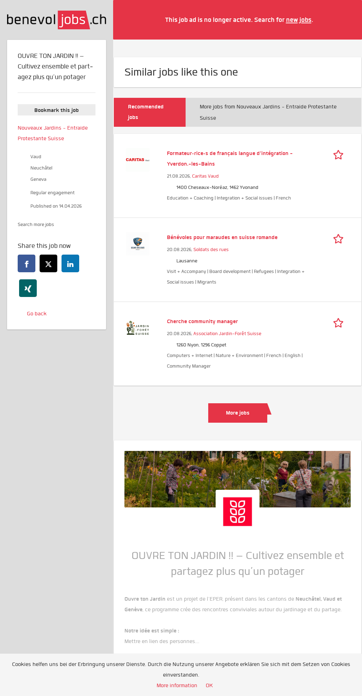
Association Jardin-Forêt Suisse (227, 334)
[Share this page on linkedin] (70, 263)
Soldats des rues (211, 249)
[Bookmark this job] (340, 153)
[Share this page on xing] (28, 288)
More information (177, 685)
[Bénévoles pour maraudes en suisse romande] (138, 243)
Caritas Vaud (205, 176)
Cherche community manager (202, 321)
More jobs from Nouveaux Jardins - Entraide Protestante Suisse (268, 112)
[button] (346, 19)
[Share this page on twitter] (48, 263)
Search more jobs (36, 224)
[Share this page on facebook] (26, 263)
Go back (37, 313)
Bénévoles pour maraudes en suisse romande (222, 237)
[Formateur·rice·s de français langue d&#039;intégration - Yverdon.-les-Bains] (138, 159)
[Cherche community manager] (138, 327)
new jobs (298, 20)
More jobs (238, 412)
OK (209, 685)
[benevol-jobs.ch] (56, 20)
